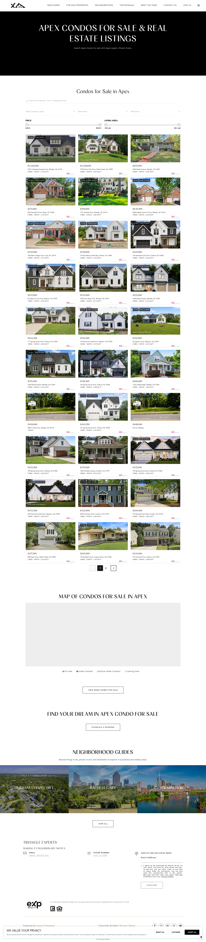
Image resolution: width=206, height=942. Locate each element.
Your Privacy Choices (103, 939)
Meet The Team (149, 5)
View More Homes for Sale (103, 690)
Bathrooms (82, 112)
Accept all (192, 932)
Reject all (160, 932)
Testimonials (127, 5)
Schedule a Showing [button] (103, 727)
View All (103, 823)
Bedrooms (135, 112)
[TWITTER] (174, 925)
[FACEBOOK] (154, 925)
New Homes (53, 5)
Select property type (35, 112)
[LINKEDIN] (167, 925)
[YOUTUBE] (180, 925)
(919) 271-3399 (100, 855)
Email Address (148, 857)
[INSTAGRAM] (161, 925)
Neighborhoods (104, 5)
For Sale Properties (77, 5)
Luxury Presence (45, 925)
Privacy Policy (167, 876)
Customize (176, 932)
